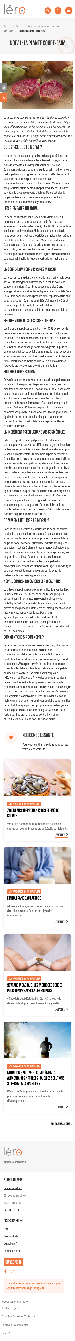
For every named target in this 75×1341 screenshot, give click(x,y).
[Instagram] (13, 1271)
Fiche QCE (7, 1333)
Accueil (7, 26)
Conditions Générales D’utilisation (18, 1316)
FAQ (6, 1228)
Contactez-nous (12, 1250)
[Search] (48, 10)
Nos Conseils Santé (24, 26)
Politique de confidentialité (15, 1325)
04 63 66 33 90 (12, 1209)
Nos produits (11, 1236)
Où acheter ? (10, 1243)
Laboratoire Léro (13, 1188)
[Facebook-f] (5, 1271)
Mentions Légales (10, 1308)
